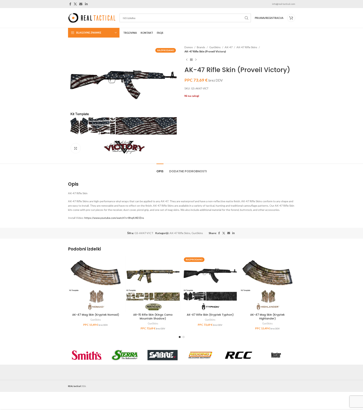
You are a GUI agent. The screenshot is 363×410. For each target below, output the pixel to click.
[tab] (159, 169)
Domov (188, 47)
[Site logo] (92, 17)
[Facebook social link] (70, 4)
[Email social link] (81, 4)
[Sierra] (125, 355)
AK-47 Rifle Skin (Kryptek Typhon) (210, 315)
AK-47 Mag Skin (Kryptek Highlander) (267, 316)
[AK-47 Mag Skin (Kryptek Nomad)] (95, 283)
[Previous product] (186, 60)
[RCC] (238, 355)
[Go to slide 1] (180, 337)
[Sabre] (163, 355)
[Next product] (196, 60)
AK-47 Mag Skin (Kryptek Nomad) (95, 315)
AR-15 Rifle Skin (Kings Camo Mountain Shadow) (153, 316)
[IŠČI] (246, 18)
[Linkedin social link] (86, 4)
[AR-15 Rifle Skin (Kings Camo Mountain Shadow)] (153, 283)
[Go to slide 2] (183, 337)
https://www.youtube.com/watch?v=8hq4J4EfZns (114, 217)
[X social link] (75, 4)
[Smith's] (87, 355)
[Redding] (200, 355)
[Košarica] (291, 18)
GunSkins (215, 47)
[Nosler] (276, 355)
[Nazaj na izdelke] (191, 60)
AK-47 (228, 47)
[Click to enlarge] (75, 148)
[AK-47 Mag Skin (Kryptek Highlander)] (267, 283)
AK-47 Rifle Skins (246, 47)
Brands (201, 47)
